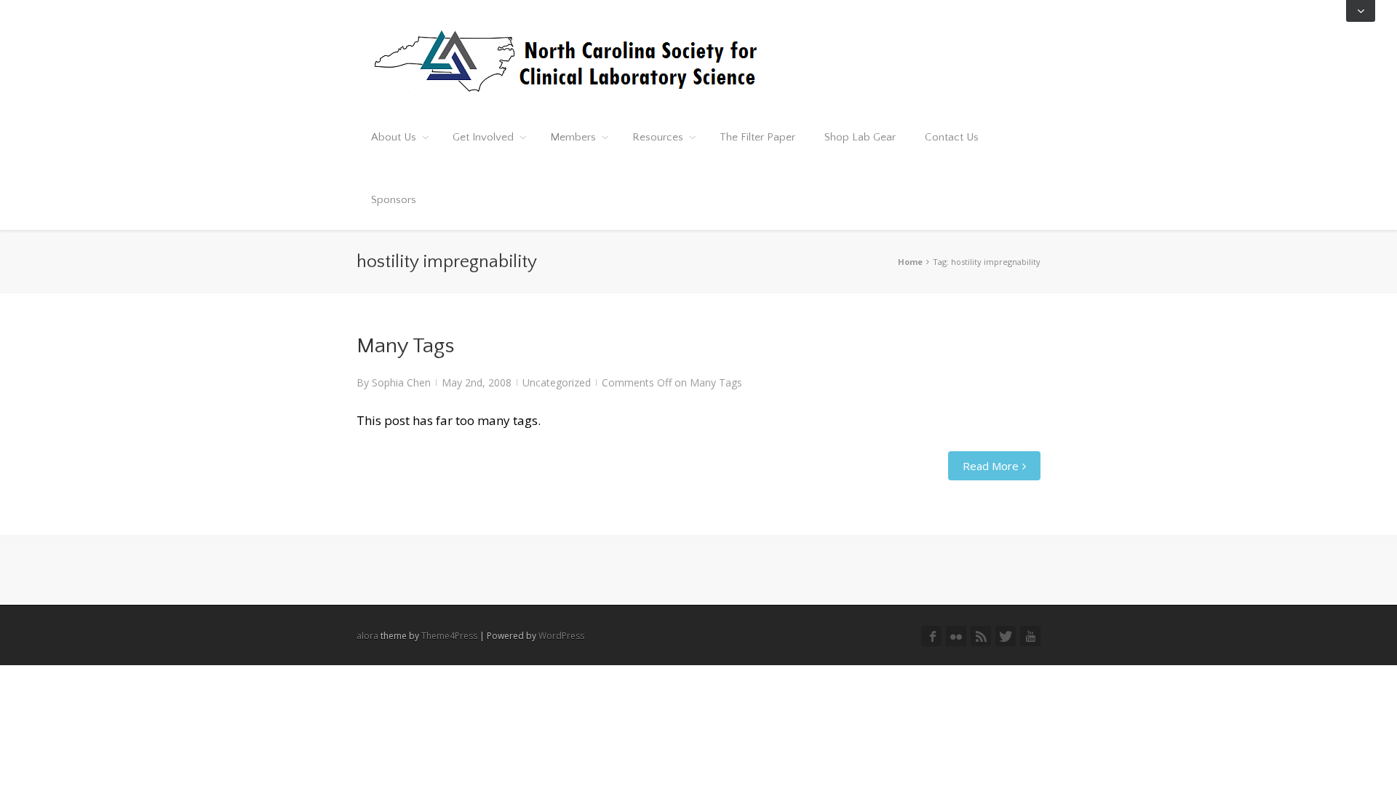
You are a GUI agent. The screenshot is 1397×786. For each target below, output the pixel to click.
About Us (393, 137)
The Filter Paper (757, 137)
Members (573, 137)
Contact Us (952, 137)
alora (367, 636)
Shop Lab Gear (860, 137)
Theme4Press (449, 636)
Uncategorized (556, 382)
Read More (991, 465)
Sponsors (393, 200)
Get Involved (483, 137)
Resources (657, 137)
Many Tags (405, 346)
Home (910, 261)
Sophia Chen (401, 382)
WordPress (561, 636)
